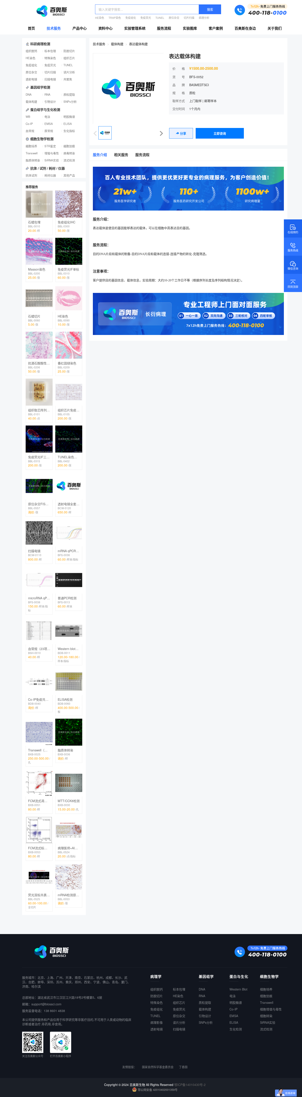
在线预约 (293, 232)
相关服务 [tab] (121, 154)
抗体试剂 (31, 175)
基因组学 (206, 976)
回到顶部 (293, 286)
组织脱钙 (31, 51)
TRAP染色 (115, 17)
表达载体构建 (138, 44)
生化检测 (235, 1029)
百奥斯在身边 (245, 28)
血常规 (30, 131)
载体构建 (31, 101)
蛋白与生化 (238, 976)
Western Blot (238, 989)
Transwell (32, 153)
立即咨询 (220, 133)
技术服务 (54, 28)
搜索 (210, 9)
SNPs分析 (70, 101)
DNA (29, 94)
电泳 (47, 116)
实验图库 (190, 28)
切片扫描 (189, 17)
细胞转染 (266, 1016)
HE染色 (99, 17)
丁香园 (183, 1067)
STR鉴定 (50, 146)
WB (28, 116)
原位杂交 (174, 17)
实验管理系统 (134, 28)
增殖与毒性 (51, 153)
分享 (182, 133)
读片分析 (69, 72)
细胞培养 (31, 146)
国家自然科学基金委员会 (158, 1067)
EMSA (48, 124)
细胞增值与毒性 (271, 1009)
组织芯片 (69, 58)
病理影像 (156, 1022)
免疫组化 (130, 17)
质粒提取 (69, 94)
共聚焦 (67, 79)
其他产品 (69, 175)
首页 (31, 28)
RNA (47, 94)
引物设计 (50, 101)
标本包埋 (179, 989)
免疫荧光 (145, 17)
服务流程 (164, 28)
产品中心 (80, 28)
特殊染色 (50, 58)
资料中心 (105, 28)
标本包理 (50, 51)
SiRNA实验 (51, 160)
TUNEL (159, 17)
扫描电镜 (50, 79)
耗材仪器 (50, 175)
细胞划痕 (69, 146)
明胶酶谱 (69, 116)
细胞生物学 (269, 976)
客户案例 (216, 28)
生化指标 (69, 131)
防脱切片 (69, 51)
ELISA (67, 124)
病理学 (156, 976)
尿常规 (48, 131)
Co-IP (29, 124)
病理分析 (204, 17)
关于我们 (275, 28)
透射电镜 (31, 79)
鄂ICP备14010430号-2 (190, 1084)
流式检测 (69, 160)
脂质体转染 (33, 160)
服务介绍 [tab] (100, 154)
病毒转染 (69, 153)
